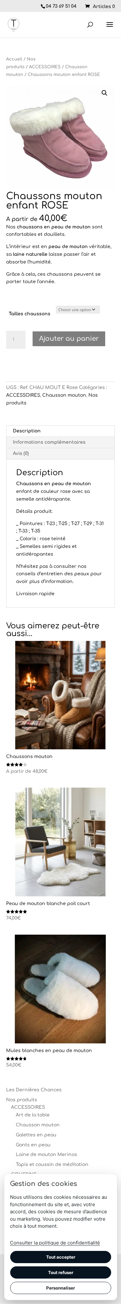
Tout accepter (60, 1257)
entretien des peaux (65, 573)
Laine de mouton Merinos (46, 1154)
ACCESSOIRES (45, 67)
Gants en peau (33, 1144)
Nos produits (21, 1099)
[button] (104, 93)
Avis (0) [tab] (21, 453)
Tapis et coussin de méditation (52, 1164)
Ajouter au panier (69, 338)
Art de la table (33, 1115)
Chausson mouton (64, 395)
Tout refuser (60, 1272)
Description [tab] (27, 431)
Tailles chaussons (29, 313)
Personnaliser (60, 1287)
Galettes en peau (36, 1135)
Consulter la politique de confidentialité (55, 1243)
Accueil (14, 59)
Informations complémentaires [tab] (49, 442)
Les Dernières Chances (34, 1089)
